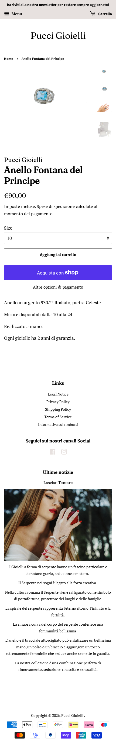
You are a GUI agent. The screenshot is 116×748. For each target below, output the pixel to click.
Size (8, 228)
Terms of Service (58, 416)
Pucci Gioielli (58, 35)
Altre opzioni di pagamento (58, 287)
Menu (16, 13)
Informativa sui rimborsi (58, 424)
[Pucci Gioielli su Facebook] (52, 452)
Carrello (104, 14)
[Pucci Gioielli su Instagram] (64, 452)
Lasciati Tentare (58, 482)
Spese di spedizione (56, 206)
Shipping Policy (58, 409)
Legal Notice (58, 394)
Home (8, 58)
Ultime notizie (58, 472)
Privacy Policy (58, 401)
